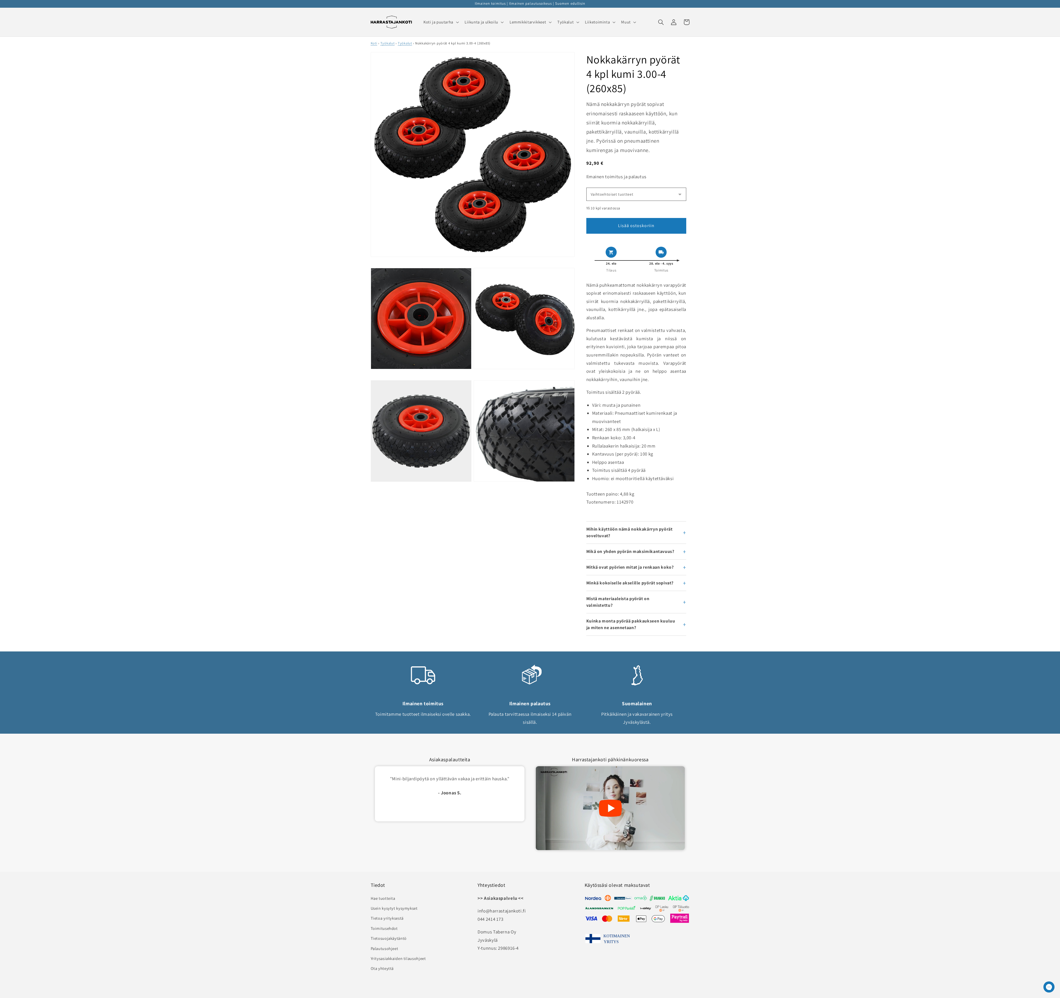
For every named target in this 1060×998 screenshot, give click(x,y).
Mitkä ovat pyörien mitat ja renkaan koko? (630, 567)
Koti (374, 43)
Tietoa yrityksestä (387, 918)
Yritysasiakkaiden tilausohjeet (398, 958)
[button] (440, 22)
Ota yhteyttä (382, 968)
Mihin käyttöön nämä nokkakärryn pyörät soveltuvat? (629, 532)
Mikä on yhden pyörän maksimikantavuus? (630, 551)
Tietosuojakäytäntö (389, 938)
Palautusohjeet (384, 948)
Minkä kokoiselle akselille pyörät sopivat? (629, 583)
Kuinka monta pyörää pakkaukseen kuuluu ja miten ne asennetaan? (630, 624)
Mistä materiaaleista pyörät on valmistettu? (618, 602)
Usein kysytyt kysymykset (394, 908)
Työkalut (387, 43)
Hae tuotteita (383, 898)
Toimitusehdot (384, 928)
